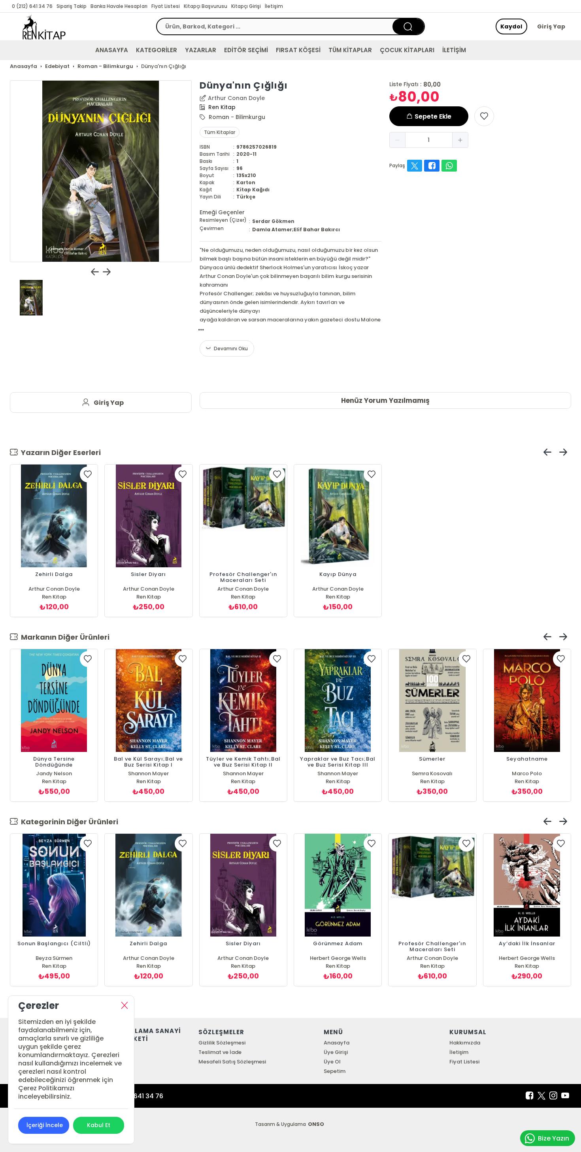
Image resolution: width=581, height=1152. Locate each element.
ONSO (316, 1124)
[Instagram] (553, 1096)
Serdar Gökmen (273, 221)
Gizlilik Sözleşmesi (221, 1042)
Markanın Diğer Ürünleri (63, 637)
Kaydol (511, 26)
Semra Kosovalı (432, 773)
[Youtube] (565, 1096)
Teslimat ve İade (219, 1052)
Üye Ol (332, 1061)
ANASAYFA (111, 50)
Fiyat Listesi (165, 6)
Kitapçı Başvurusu (205, 6)
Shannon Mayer (148, 773)
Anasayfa (336, 1042)
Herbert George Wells (338, 958)
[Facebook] (530, 1096)
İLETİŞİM (454, 50)
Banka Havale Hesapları (119, 6)
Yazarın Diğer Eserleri (59, 452)
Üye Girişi (335, 1052)
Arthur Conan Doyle (236, 98)
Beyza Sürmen (54, 958)
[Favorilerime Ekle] (484, 116)
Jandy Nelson (54, 773)
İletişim (274, 6)
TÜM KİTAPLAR (350, 50)
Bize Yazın (553, 1138)
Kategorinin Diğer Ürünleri (68, 822)
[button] (398, 139)
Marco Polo (527, 773)
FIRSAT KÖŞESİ (298, 50)
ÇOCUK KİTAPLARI (407, 50)
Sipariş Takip (72, 6)
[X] (541, 1096)
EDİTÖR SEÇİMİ (246, 50)
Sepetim (334, 1071)
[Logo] (44, 26)
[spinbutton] (428, 140)
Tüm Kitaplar (219, 132)
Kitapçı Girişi (246, 6)
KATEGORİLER (156, 50)
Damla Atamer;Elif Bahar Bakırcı (296, 229)
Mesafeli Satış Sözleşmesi (232, 1061)
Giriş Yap (551, 26)
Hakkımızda (464, 1042)
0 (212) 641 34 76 (32, 6)
